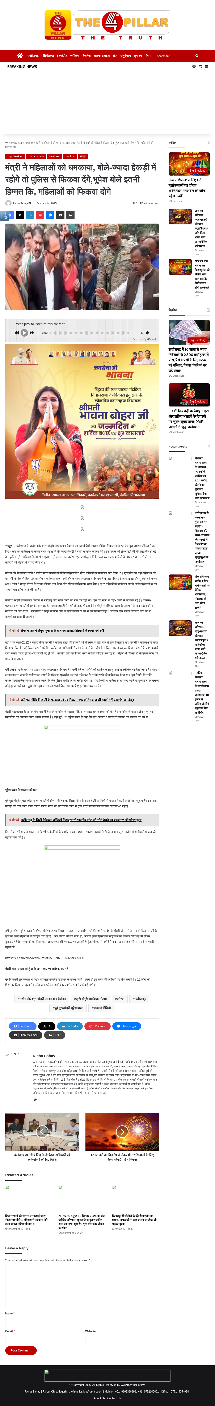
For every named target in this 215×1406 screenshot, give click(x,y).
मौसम (149, 56)
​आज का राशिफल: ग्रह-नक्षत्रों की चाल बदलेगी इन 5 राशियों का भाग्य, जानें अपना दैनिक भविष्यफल (202, 228)
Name (9, 1313)
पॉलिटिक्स (46, 56)
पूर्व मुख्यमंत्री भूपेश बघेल (69, 1008)
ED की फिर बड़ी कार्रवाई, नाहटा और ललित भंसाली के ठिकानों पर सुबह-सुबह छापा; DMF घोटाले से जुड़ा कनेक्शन (189, 423)
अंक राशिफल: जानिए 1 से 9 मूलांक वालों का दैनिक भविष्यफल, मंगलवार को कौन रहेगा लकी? (189, 188)
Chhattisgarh (36, 156)
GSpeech (151, 339)
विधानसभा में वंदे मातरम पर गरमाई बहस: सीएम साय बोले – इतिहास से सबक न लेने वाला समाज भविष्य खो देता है (26, 1220)
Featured (54, 156)
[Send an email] (30, 203)
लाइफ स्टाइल (102, 56)
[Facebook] (10, 215)
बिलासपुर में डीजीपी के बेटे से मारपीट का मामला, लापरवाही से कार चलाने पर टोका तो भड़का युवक (134, 1220)
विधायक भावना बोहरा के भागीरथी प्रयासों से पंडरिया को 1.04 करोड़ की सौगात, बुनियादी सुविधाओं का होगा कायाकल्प (202, 484)
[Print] (70, 215)
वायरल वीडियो (102, 1008)
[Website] (35, 1099)
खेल (116, 56)
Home (12, 142)
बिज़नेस (86, 56)
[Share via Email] (60, 215)
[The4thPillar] (107, 25)
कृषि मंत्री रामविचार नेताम (91, 999)
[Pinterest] (40, 215)
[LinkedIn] (30, 215)
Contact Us (114, 1398)
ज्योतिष (74, 56)
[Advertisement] (107, 102)
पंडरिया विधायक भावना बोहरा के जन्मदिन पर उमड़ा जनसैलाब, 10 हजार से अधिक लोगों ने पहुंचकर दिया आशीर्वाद (201, 708)
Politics (70, 156)
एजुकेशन (127, 56)
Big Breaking (25, 142)
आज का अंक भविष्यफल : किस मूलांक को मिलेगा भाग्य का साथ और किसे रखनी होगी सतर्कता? (202, 277)
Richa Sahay (20, 203)
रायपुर (83, 156)
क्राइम (139, 56)
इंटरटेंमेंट (61, 56)
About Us (99, 1398)
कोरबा (120, 999)
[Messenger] (50, 215)
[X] (20, 215)
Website (90, 1331)
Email (10, 1331)
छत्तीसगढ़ (31, 56)
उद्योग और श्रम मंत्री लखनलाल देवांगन (43, 999)
